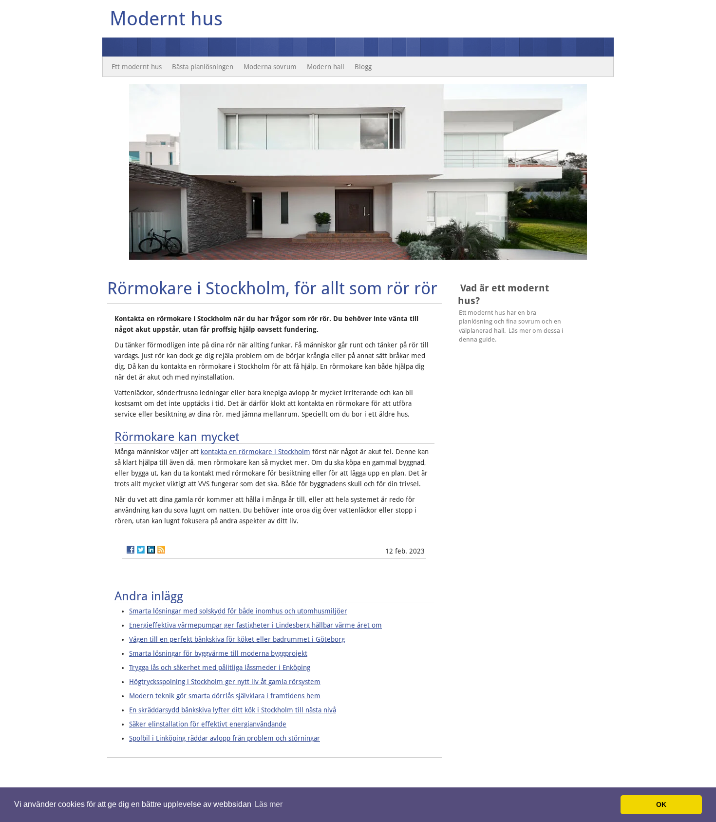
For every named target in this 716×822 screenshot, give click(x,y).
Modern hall (325, 67)
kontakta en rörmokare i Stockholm (255, 452)
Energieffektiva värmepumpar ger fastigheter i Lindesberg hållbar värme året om (255, 625)
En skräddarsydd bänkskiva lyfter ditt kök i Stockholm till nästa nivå (232, 710)
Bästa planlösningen (202, 67)
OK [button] (661, 804)
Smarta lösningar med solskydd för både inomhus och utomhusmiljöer (238, 611)
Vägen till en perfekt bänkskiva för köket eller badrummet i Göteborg (237, 639)
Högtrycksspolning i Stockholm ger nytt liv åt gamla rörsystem (224, 682)
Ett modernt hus (137, 67)
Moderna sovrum (270, 67)
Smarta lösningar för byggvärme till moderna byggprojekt (218, 653)
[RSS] (161, 550)
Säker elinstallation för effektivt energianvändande (207, 724)
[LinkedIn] (151, 550)
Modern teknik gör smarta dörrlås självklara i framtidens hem (224, 696)
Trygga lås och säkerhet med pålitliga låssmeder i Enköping (219, 667)
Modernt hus (166, 18)
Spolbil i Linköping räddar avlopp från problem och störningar (224, 738)
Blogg (363, 67)
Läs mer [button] (269, 804)
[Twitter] (141, 550)
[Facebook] (130, 550)
